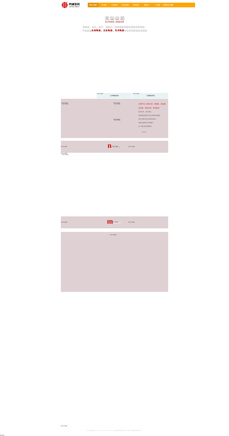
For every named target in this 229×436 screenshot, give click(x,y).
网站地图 (2, 435)
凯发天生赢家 (93, 5)
